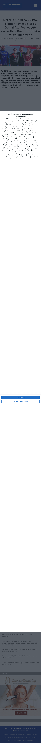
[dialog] (20, 371)
